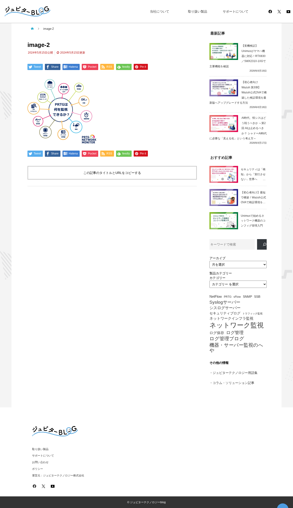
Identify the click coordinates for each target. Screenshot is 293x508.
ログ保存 (216, 333)
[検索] (262, 244)
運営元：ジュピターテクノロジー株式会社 (58, 475)
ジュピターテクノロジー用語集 (235, 373)
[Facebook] (270, 11)
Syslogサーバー (224, 302)
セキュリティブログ (224, 313)
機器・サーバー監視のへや (236, 347)
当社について (159, 11)
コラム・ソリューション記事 (233, 383)
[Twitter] (279, 11)
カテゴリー (217, 277)
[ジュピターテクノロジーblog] (23, 11)
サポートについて (235, 11)
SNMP (247, 296)
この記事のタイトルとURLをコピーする (112, 173)
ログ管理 (235, 332)
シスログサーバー (225, 308)
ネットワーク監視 (236, 325)
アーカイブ (217, 258)
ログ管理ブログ (226, 338)
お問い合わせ (40, 462)
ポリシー (37, 468)
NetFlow (215, 296)
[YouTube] (288, 11)
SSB (257, 296)
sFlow (237, 296)
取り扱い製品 (197, 11)
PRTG (227, 296)
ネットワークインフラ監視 (231, 318)
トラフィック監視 (252, 313)
